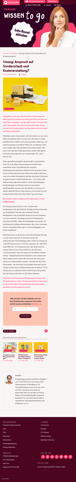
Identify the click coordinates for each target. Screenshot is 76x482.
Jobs (4, 429)
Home (7, 53)
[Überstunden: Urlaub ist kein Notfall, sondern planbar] (41, 352)
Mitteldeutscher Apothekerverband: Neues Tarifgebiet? (24, 356)
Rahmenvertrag (46, 436)
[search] (47, 5)
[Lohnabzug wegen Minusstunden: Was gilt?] (10, 352)
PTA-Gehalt (45, 432)
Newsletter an (36, 304)
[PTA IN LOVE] (11, 2)
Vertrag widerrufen (9, 447)
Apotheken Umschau (36, 1)
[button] (38, 25)
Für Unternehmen (8, 460)
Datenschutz (7, 440)
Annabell (23, 74)
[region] (38, 25)
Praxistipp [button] (40, 350)
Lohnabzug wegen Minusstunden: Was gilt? (9, 356)
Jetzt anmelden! (25, 316)
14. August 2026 (39, 360)
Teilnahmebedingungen (11, 456)
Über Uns (6, 463)
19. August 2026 (24, 360)
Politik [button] (8, 350)
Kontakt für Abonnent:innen (12, 425)
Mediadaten (52, 1)
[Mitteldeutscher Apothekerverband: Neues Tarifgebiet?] (25, 352)
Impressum (6, 436)
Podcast (43, 429)
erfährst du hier (8, 202)
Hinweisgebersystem (10, 443)
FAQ (4, 432)
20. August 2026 (8, 360)
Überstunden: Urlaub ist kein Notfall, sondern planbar (40, 356)
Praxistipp (13, 53)
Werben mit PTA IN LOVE (11, 467)
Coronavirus (45, 425)
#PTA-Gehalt (9, 331)
